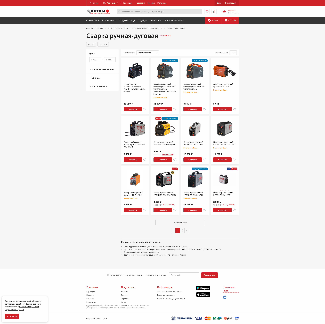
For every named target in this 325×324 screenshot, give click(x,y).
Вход (219, 3)
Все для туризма (174, 20)
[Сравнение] (214, 11)
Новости (90, 295)
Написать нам (228, 289)
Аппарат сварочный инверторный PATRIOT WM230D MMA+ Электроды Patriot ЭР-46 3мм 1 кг (164, 89)
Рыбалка (156, 20)
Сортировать (129, 52)
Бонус (215, 20)
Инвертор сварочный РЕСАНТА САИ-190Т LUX (164, 193)
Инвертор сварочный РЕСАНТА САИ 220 (223, 193)
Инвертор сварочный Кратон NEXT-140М (223, 85)
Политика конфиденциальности (171, 298)
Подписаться (209, 275)
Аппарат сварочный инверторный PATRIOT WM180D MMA (194, 86)
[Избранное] (207, 11)
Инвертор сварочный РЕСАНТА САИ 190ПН (193, 143)
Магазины (161, 3)
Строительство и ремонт (101, 20)
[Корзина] (224, 11)
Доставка (141, 3)
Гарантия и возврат (165, 295)
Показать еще (180, 222)
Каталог (124, 291)
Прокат (124, 295)
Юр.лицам (127, 3)
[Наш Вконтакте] (224, 297)
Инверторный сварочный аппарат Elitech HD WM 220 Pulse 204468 (135, 88)
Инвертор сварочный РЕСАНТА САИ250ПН (193, 193)
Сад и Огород (127, 20)
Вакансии (90, 298)
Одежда (143, 20)
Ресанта (103, 44)
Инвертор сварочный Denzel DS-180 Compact (164, 143)
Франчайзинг (112, 3)
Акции (232, 20)
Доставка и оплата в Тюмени (170, 291)
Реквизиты (91, 302)
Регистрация (230, 3)
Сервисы (151, 3)
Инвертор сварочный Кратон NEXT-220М (133, 193)
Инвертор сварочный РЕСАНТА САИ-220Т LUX (224, 143)
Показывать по (221, 52)
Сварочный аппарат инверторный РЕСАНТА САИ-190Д (134, 144)
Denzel (91, 44)
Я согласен (12, 316)
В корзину (133, 109)
